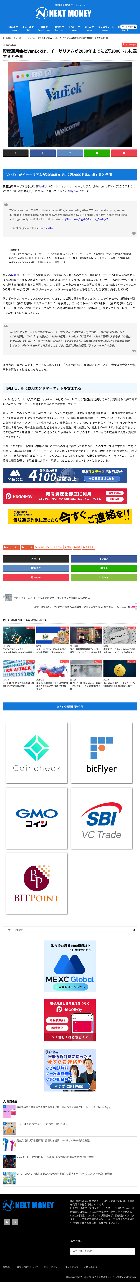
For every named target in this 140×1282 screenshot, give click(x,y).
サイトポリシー (51, 1267)
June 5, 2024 (46, 228)
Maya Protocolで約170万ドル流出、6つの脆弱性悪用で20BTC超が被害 (55, 1157)
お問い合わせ (90, 1267)
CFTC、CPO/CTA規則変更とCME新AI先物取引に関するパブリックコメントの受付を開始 (64, 1173)
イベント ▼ (74, 28)
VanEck (42, 186)
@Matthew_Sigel (75, 219)
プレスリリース (106, 28)
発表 (13, 275)
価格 (78, 547)
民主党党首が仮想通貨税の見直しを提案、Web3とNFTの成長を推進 (53, 1140)
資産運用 (89, 547)
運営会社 (7, 1267)
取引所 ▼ (59, 28)
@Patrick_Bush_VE (96, 219)
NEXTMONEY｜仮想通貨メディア (99, 1276)
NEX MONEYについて (27, 1267)
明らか (74, 191)
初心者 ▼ (13, 28)
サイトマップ (71, 1267)
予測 (69, 547)
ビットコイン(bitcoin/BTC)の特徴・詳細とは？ (42, 1124)
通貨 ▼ (44, 28)
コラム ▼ (89, 28)
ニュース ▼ (28, 28)
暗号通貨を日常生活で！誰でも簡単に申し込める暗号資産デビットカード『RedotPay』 (63, 1107)
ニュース (28, 547)
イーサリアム (12, 547)
